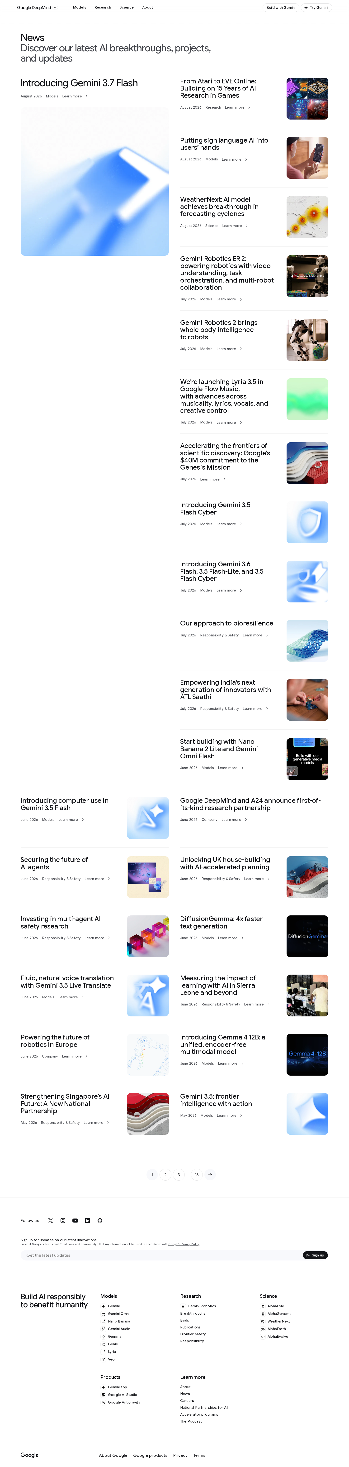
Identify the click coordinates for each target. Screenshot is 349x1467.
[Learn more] (95, 167)
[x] (50, 1220)
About (147, 7)
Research (103, 7)
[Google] (29, 1455)
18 (199, 1176)
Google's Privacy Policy (183, 1244)
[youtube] (75, 1220)
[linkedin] (87, 1220)
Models (79, 7)
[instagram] (63, 1220)
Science (127, 7)
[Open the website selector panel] (55, 8)
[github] (100, 1220)
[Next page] (210, 1174)
